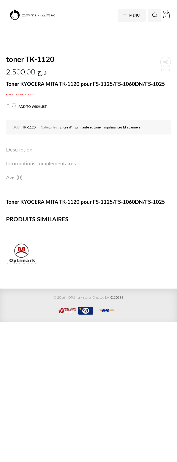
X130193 (116, 297)
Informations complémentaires (41, 163)
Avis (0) (14, 177)
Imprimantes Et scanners (122, 127)
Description (19, 150)
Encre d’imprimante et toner (81, 127)
